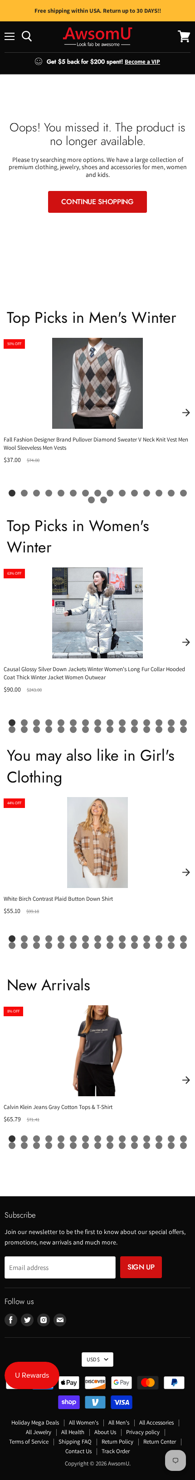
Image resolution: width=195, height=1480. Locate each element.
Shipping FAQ (75, 1441)
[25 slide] (122, 729)
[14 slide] (171, 493)
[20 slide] (61, 729)
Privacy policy (143, 1432)
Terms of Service (29, 1441)
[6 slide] (73, 493)
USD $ (93, 1359)
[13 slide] (159, 493)
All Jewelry (38, 1432)
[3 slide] (36, 493)
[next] (186, 413)
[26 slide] (134, 729)
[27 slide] (146, 729)
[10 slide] (122, 493)
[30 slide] (183, 729)
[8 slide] (97, 493)
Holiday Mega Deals (35, 1422)
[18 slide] (36, 729)
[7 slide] (85, 493)
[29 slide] (171, 729)
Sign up (141, 1267)
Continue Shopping (97, 201)
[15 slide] (183, 493)
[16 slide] (91, 500)
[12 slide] (146, 493)
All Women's (83, 1422)
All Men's (118, 1422)
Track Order (116, 1451)
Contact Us (78, 1451)
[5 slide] (61, 493)
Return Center (159, 1441)
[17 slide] (103, 500)
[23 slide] (97, 729)
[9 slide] (110, 493)
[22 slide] (85, 729)
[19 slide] (48, 729)
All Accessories (156, 1422)
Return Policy (117, 1441)
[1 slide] (12, 493)
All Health (72, 1432)
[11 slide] (134, 493)
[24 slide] (110, 729)
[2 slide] (24, 493)
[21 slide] (73, 729)
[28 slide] (159, 729)
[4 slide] (48, 493)
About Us (105, 1432)
